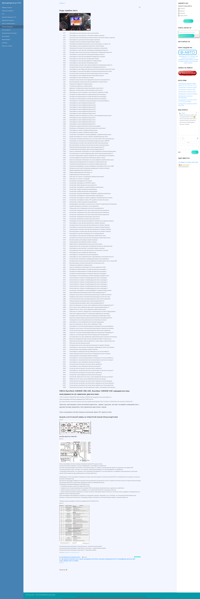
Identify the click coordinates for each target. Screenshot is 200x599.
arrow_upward (196, 595)
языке (81, 559)
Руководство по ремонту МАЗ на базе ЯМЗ (187, 104)
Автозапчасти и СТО (11, 3)
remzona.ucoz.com (75, 552)
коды (61, 560)
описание (102, 559)
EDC (134, 559)
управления (109, 559)
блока (96, 559)
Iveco (77, 559)
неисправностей (89, 559)
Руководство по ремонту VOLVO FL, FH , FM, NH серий (187, 100)
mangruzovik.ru (68, 552)
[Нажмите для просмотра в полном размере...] (75, 30)
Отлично (182, 8)
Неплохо (182, 13)
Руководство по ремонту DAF (186, 89)
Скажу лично (183, 15)
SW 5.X (71, 560)
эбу (62, 559)
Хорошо (182, 11)
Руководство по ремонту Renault (187, 94)
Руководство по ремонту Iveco (70, 557)
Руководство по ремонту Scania (187, 87)
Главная (61, 3)
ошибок (76, 560)
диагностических (69, 559)
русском (129, 559)
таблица (65, 560)
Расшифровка (122, 559)
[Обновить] (197, 139)
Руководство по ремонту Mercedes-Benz (185, 96)
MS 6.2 (115, 559)
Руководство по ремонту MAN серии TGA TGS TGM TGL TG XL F (187, 84)
